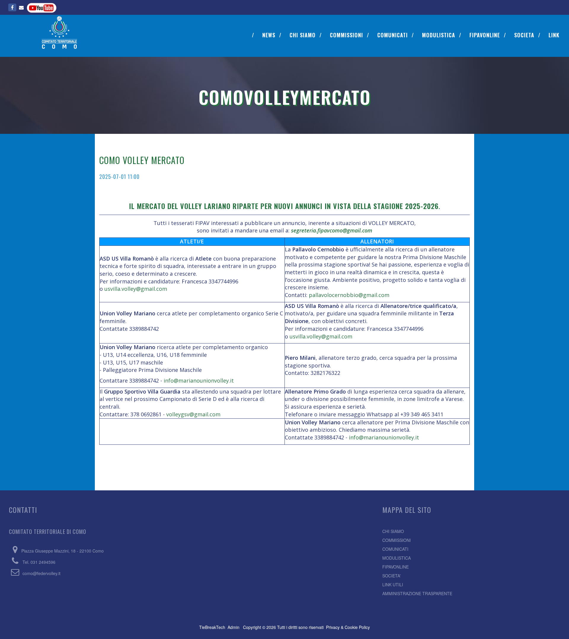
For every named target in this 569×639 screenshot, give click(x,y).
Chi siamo (303, 35)
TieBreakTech (212, 627)
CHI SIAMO (393, 531)
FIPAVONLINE (484, 35)
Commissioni (346, 35)
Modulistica (438, 35)
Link (554, 35)
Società (524, 35)
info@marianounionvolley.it (199, 380)
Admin (233, 627)
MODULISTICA (396, 558)
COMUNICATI (395, 549)
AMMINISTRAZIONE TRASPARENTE (417, 593)
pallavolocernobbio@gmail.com (349, 294)
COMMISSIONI (396, 540)
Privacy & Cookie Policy (348, 627)
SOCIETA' (391, 576)
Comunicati (392, 35)
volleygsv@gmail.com (193, 414)
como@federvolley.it (41, 573)
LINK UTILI (392, 584)
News (268, 35)
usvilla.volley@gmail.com (135, 288)
